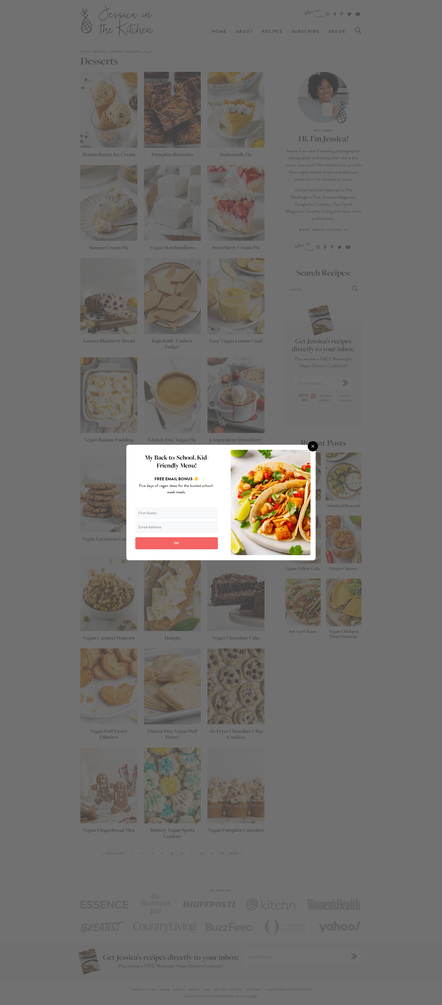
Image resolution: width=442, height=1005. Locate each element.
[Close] (313, 446)
